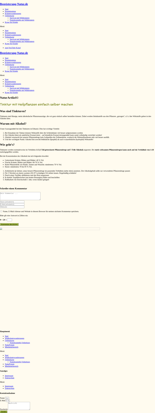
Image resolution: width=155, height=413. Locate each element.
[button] (77, 26)
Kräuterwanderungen (13, 13)
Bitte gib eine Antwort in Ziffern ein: (14, 216)
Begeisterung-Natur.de (14, 4)
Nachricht (4, 409)
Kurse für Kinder (11, 22)
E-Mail (3, 401)
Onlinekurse (9, 16)
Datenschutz (9, 378)
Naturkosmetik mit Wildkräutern (22, 20)
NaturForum (9, 345)
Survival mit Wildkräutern (19, 18)
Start (6, 9)
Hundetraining (10, 11)
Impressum (9, 376)
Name (2, 398)
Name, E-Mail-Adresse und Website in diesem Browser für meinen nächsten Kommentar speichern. (41, 211)
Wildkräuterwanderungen (14, 338)
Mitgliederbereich (11, 347)
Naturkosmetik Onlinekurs (20, 343)
